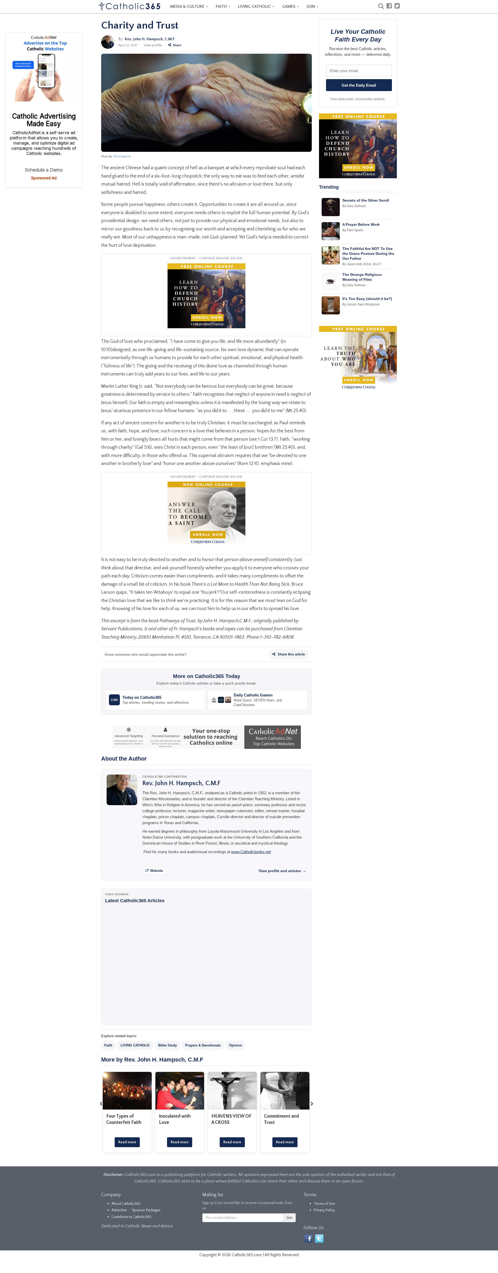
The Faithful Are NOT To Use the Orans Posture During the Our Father (368, 254)
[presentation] (101, 1103)
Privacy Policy (324, 1210)
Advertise (119, 1210)
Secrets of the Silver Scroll (365, 200)
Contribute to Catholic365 (131, 1217)
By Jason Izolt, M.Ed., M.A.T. (362, 264)
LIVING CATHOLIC (255, 6)
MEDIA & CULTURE (187, 6)
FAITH (222, 6)
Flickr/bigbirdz (122, 156)
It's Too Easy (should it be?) (367, 299)
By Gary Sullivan (354, 206)
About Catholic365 (126, 1204)
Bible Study (167, 1045)
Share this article (290, 654)
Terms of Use (324, 1204)
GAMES (289, 6)
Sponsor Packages (146, 1210)
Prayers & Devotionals (203, 1045)
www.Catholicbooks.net (251, 852)
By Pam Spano (352, 230)
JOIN (311, 6)
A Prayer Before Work (361, 224)
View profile (153, 45)
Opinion (235, 1045)
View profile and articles (282, 871)
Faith (108, 1045)
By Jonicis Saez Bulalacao (361, 304)
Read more (127, 1142)
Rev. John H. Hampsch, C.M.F (150, 39)
